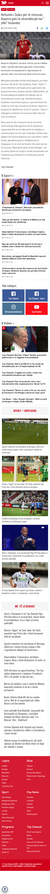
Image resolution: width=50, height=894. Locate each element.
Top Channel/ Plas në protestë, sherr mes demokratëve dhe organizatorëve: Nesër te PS (23, 382)
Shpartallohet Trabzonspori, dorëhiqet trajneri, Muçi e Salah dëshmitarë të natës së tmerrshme (24, 235)
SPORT (11, 3)
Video (4, 783)
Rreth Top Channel (34, 832)
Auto (29, 779)
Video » (9, 323)
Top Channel (13, 298)
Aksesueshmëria (33, 851)
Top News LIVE (7, 786)
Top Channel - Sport (37, 298)
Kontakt (30, 839)
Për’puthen (6, 835)
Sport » (9, 175)
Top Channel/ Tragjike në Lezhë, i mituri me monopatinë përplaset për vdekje (22, 374)
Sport (4, 9)
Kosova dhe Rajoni (34, 773)
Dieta (29, 811)
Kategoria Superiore (9, 801)
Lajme (5, 760)
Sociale (4, 779)
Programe (8, 826)
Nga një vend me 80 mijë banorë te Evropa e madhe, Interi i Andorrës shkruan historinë (22, 247)
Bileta (29, 835)
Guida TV (5, 852)
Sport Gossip (7, 821)
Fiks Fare (5, 842)
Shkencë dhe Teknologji (36, 776)
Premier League (8, 807)
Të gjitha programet (9, 849)
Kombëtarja (6, 797)
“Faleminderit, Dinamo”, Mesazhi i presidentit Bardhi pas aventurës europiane (22, 210)
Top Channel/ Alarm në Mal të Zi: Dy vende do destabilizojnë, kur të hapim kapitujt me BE (23, 365)
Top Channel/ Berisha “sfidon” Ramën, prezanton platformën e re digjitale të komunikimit (24, 356)
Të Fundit (11, 9)
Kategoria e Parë (8, 804)
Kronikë (5, 769)
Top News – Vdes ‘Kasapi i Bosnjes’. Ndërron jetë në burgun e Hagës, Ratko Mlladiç (24, 400)
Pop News (33, 792)
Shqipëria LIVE (7, 839)
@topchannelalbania (13, 311)
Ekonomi (5, 776)
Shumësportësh (8, 818)
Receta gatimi (32, 814)
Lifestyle (30, 801)
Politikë (4, 766)
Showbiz (30, 797)
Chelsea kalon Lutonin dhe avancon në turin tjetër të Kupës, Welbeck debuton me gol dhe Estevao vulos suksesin (25, 272)
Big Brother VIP (7, 832)
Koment (30, 769)
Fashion (30, 804)
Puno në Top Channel (35, 842)
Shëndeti (30, 807)
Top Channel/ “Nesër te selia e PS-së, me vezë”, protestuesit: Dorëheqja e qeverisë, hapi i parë (24, 391)
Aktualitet (5, 773)
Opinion (30, 766)
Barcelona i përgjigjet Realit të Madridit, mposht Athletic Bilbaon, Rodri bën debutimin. (24, 259)
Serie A (4, 814)
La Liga (4, 811)
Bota (30, 760)
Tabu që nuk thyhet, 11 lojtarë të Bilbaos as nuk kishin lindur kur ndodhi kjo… (23, 223)
